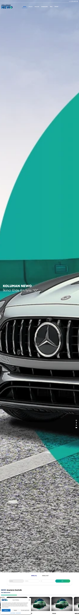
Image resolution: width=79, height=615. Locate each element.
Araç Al (30, 6)
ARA (62, 581)
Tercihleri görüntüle (25, 610)
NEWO (24, 6)
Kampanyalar (44, 6)
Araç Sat (37, 6)
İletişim (56, 6)
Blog (51, 6)
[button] (29, 600)
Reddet (15, 610)
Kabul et (6, 610)
